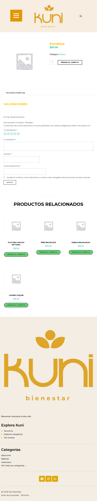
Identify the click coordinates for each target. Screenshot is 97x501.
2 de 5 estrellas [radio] (8, 133)
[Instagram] (48, 479)
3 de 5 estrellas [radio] (11, 133)
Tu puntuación (10, 130)
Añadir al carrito (70, 62)
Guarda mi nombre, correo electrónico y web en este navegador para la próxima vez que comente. (48, 177)
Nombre (8, 154)
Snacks (62, 54)
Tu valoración (10, 140)
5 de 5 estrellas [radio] (18, 133)
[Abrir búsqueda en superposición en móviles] (81, 16)
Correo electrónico (12, 166)
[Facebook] (42, 479)
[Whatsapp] (55, 479)
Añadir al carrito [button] (16, 254)
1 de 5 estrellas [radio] (5, 133)
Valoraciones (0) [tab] (15, 93)
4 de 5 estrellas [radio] (14, 133)
